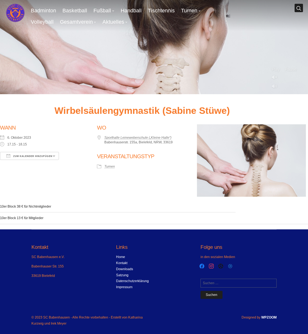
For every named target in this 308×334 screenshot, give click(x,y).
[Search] (299, 8)
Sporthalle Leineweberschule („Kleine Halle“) (137, 137)
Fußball (102, 10)
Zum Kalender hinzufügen (32, 156)
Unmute (276, 77)
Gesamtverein (76, 22)
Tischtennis (161, 10)
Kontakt (121, 263)
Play (276, 69)
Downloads (124, 269)
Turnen (189, 10)
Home (120, 257)
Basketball (74, 10)
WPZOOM (269, 317)
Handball (131, 10)
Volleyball (42, 22)
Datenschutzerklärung (132, 281)
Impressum (124, 287)
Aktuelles (113, 22)
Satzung (122, 275)
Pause (290, 69)
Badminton (43, 10)
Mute (276, 86)
